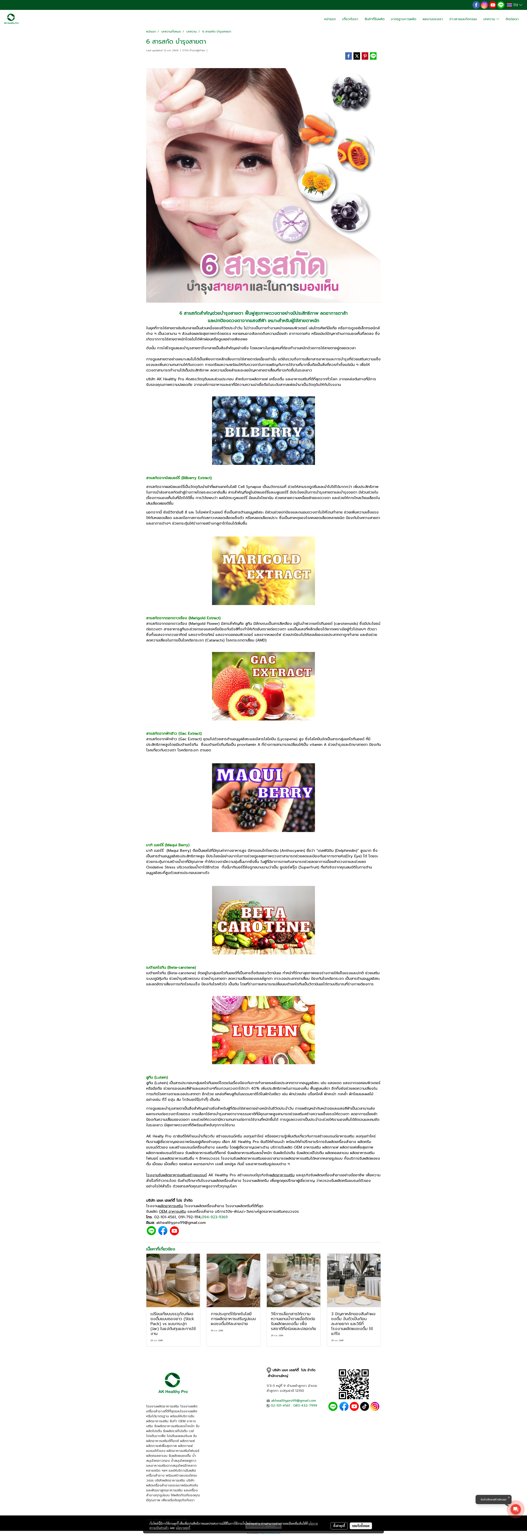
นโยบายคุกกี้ (183, 1528)
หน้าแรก (330, 19)
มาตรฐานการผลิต (403, 19)
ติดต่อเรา (512, 19)
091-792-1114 (189, 1217)
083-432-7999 (305, 1405)
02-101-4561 (165, 1217)
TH (515, 5)
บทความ (489, 19)
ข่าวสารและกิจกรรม (463, 19)
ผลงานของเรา (433, 19)
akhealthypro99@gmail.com (293, 1400)
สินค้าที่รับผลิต (375, 19)
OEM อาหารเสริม (172, 1211)
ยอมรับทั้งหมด (361, 1526)
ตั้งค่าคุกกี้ (339, 1526)
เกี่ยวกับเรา (350, 19)
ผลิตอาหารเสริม (282, 1175)
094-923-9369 (215, 1217)
